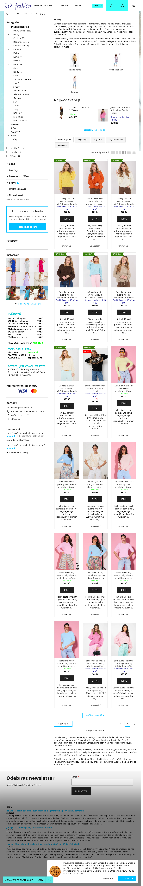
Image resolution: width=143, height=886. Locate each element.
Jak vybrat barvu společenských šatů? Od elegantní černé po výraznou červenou (45, 811)
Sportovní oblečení (22, 79)
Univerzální (66, 246)
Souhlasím (128, 878)
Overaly (17, 68)
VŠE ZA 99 (15, 131)
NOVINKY (15, 124)
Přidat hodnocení (27, 226)
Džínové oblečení (21, 42)
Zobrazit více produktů (94, 129)
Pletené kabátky (21, 94)
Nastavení (108, 878)
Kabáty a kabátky (21, 45)
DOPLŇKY (17, 113)
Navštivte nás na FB (20, 415)
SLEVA (15, 156)
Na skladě (17, 148)
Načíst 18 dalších (95, 715)
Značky (14, 139)
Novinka (15, 152)
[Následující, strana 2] (127, 724)
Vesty (15, 109)
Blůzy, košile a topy (22, 30)
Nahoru (64, 723)
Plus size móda (20, 120)
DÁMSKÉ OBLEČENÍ (20, 27)
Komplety (17, 57)
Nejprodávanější (116, 139)
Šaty (15, 102)
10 (134, 723)
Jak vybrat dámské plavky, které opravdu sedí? (29, 827)
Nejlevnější (82, 139)
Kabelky (17, 49)
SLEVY (13, 128)
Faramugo (18, 116)
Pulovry (17, 98)
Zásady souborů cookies (111, 868)
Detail (67, 218)
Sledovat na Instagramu (29, 303)
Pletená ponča (20, 90)
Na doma (17, 64)
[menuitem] (45, 5)
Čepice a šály (19, 38)
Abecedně (62, 145)
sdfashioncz (16, 419)
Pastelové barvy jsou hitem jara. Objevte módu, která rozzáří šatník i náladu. (43, 844)
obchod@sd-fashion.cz (21, 407)
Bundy (16, 34)
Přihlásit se (81, 791)
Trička (16, 105)
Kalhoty (16, 53)
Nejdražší (98, 139)
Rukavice (17, 71)
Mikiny (16, 60)
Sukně (16, 83)
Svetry (16, 87)
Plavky (13, 135)
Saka (15, 75)
